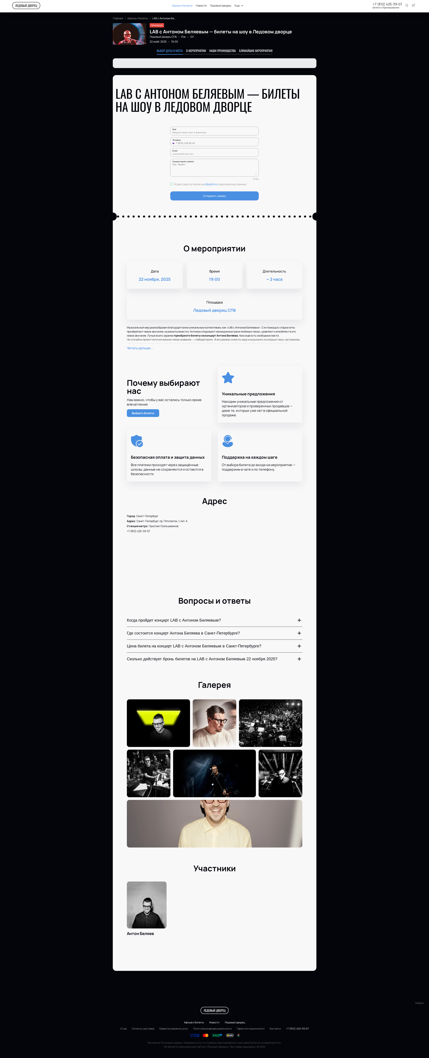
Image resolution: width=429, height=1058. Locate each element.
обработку (211, 184)
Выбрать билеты (143, 413)
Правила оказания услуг (173, 1028)
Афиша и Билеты (182, 5)
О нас (123, 1028)
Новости (201, 5)
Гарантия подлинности (251, 1028)
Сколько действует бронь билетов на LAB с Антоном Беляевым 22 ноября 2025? (202, 659)
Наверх (419, 1003)
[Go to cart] (413, 5)
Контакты (275, 1028)
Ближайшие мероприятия (255, 50)
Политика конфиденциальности (212, 1028)
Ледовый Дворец (26, 5)
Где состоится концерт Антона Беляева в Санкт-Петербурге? (183, 633)
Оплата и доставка (143, 1028)
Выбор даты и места (170, 50)
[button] (173, 143)
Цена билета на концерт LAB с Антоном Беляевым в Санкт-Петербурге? (194, 646)
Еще (237, 5)
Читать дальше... (140, 348)
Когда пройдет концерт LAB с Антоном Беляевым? (174, 620)
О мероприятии (196, 50)
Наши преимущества (222, 50)
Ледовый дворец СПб (163, 37)
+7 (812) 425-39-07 (387, 4)
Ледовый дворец (220, 5)
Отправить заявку (214, 196)
